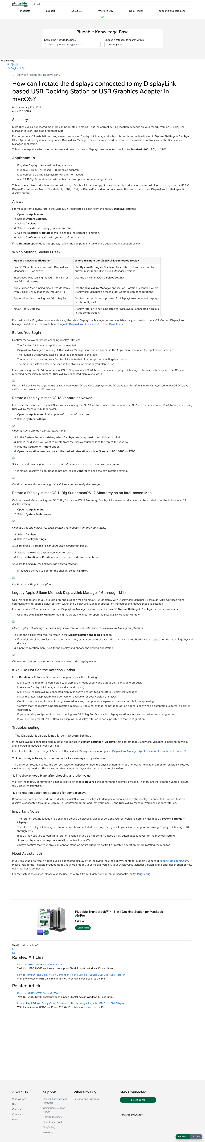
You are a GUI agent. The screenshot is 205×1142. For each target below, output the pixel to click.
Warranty (48, 1132)
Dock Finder (136, 11)
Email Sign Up (138, 1100)
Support (50, 11)
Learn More (83, 927)
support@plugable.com (172, 11)
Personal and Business (86, 1099)
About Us (76, 11)
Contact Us (18, 1114)
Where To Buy (105, 11)
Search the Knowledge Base (60, 40)
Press (15, 1119)
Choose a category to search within (124, 40)
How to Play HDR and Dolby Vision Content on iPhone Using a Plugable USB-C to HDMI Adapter (71, 974)
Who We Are (19, 1099)
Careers (16, 1109)
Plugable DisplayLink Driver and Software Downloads (90, 324)
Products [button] (25, 11)
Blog (14, 1104)
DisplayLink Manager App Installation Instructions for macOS (149, 751)
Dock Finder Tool (52, 1122)
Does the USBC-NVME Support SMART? (39, 964)
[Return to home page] (20, 4)
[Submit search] (192, 4)
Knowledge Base (52, 1117)
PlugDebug (143, 874)
